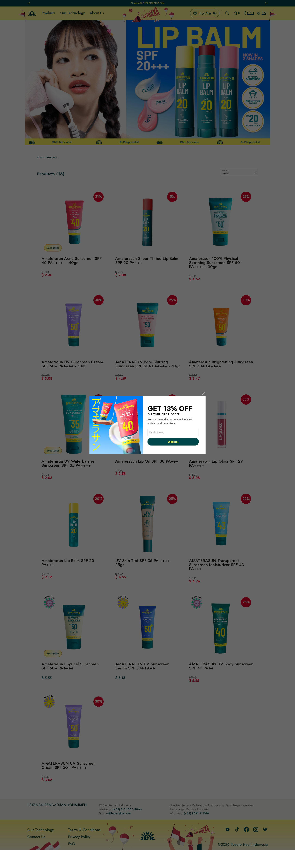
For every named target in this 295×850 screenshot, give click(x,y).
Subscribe (173, 441)
